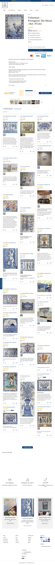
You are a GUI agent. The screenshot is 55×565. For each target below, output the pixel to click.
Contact (29, 540)
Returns (29, 539)
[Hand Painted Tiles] (10, 507)
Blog (16, 537)
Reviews (17, 542)
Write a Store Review (45, 93)
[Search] (33, 5)
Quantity (29, 41)
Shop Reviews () (18, 108)
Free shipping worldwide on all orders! (9, 485)
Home (29, 14)
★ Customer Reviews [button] (1, 283)
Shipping (29, 537)
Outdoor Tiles (5, 542)
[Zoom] (14, 26)
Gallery (17, 540)
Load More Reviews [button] (27, 447)
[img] (10, 92)
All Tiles (4, 537)
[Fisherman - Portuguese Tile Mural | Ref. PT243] (6, 464)
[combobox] (22, 5)
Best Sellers (5, 539)
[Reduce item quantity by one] (29, 44)
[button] (21, 90)
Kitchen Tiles (5, 540)
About (17, 539)
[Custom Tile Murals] (27, 507)
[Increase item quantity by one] (33, 44)
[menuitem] (4, 10)
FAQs (29, 542)
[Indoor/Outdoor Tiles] (44, 507)
